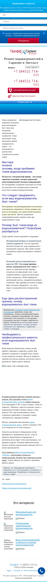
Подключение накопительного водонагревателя (24, 526)
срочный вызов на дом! (24, 90)
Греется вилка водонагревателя (14, 484)
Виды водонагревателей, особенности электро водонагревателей (28, 542)
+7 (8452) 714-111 (26, 73)
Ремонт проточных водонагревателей (16, 488)
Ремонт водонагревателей (23, 578)
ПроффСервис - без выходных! (22, 56)
